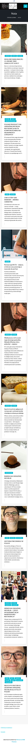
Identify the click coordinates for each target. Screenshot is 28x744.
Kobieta (14, 55)
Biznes (7, 194)
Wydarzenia (9, 682)
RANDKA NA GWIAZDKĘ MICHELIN (12, 477)
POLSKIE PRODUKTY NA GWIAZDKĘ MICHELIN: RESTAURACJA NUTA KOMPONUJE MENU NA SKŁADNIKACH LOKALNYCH (12, 129)
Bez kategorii (9, 472)
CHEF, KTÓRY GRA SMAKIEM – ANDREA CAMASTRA (11, 200)
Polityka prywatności (6, 727)
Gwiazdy (8, 55)
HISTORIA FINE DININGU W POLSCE (13, 542)
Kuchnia (20, 55)
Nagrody (8, 605)
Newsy (13, 119)
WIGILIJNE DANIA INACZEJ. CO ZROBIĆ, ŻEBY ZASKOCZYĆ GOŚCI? (13, 61)
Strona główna (11, 17)
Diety (12, 678)
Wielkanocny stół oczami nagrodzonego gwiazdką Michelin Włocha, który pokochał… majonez (12, 341)
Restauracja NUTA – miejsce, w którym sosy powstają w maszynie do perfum (13, 267)
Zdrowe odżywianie (10, 121)
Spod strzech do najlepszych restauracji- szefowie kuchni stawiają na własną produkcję (13, 411)
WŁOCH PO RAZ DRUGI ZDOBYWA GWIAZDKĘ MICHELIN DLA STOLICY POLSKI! (12, 689)
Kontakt (3, 732)
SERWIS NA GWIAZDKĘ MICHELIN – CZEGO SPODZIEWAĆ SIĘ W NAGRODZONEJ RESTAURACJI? (12, 612)
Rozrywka (19, 537)
